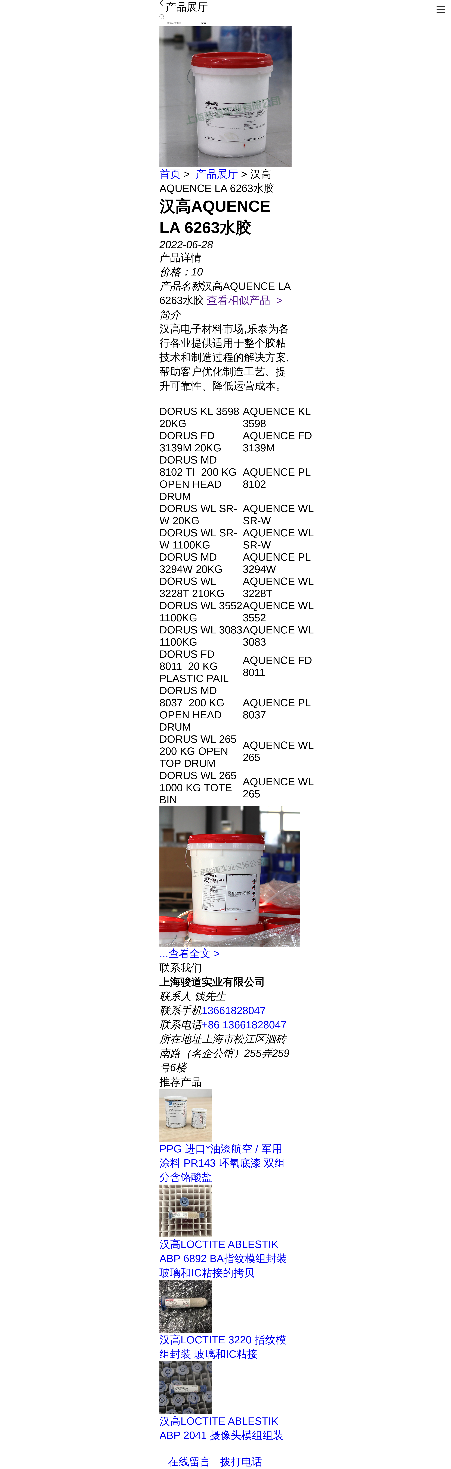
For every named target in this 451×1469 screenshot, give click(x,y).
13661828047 (234, 1010)
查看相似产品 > (244, 300)
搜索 (203, 23)
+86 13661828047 (244, 1025)
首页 (170, 174)
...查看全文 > (189, 953)
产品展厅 (217, 174)
